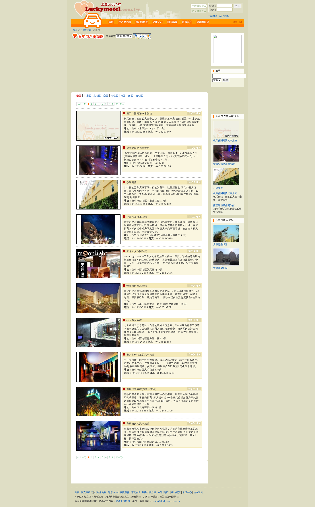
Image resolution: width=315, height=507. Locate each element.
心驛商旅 (218, 188)
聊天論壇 (135, 492)
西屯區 (139, 95)
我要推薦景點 (149, 492)
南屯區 (114, 95)
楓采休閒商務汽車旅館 (225, 140)
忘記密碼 (224, 16)
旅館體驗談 (164, 492)
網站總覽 (176, 492)
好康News (113, 492)
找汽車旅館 (85, 30)
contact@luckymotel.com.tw (166, 501)
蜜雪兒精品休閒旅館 (224, 164)
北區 (88, 95)
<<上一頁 (81, 104)
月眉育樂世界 (220, 244)
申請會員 (212, 16)
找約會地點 (100, 492)
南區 (105, 95)
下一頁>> (120, 104)
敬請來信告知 (123, 501)
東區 (123, 95)
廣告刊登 (237, 22)
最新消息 (124, 492)
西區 (130, 95)
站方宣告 (198, 492)
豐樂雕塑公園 (220, 268)
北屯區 (97, 95)
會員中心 (187, 492)
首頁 (75, 30)
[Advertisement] (139, 64)
